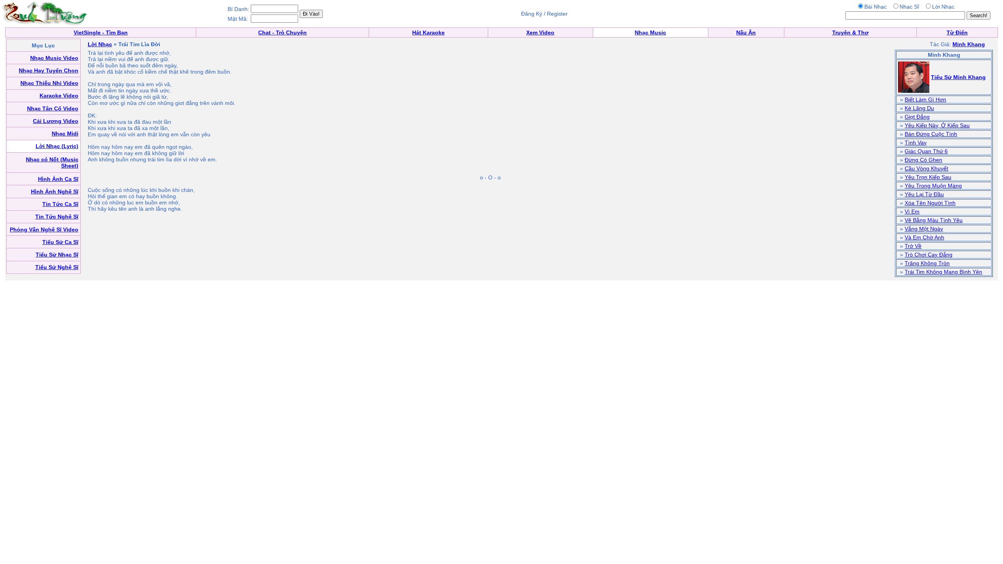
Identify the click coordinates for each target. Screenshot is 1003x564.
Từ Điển (957, 32)
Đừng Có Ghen (923, 160)
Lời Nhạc (100, 44)
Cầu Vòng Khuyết (926, 168)
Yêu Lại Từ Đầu (924, 194)
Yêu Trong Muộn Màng (933, 186)
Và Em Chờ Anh (924, 237)
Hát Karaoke (428, 32)
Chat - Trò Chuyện (282, 32)
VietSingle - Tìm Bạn (101, 32)
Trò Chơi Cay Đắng (928, 254)
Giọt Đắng (917, 117)
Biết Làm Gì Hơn (925, 99)
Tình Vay (916, 142)
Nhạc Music (650, 32)
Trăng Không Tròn (927, 263)
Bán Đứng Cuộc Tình (931, 134)
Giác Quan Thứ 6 (926, 151)
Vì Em (912, 211)
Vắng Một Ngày (924, 229)
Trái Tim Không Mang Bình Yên (943, 272)
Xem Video (540, 32)
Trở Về (913, 246)
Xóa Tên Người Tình (930, 203)
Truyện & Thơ (850, 32)
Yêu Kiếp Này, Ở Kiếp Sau (937, 125)
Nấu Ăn (746, 32)
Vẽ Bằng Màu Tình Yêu (934, 220)
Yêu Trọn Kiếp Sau (928, 177)
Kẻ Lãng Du (919, 108)
